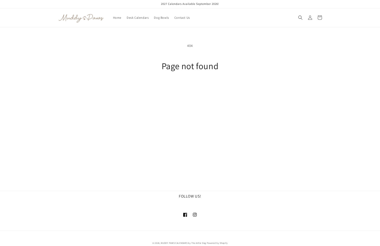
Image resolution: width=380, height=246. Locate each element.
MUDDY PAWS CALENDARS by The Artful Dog (183, 243)
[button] (300, 17)
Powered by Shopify (217, 243)
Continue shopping (190, 87)
